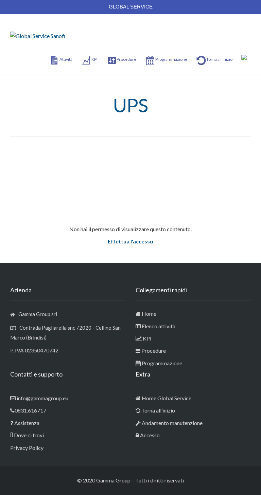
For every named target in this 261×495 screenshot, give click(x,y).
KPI (147, 338)
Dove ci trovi (29, 435)
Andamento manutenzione (172, 423)
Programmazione (162, 363)
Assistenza (26, 423)
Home (149, 313)
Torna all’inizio (157, 410)
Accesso (150, 435)
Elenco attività (158, 326)
